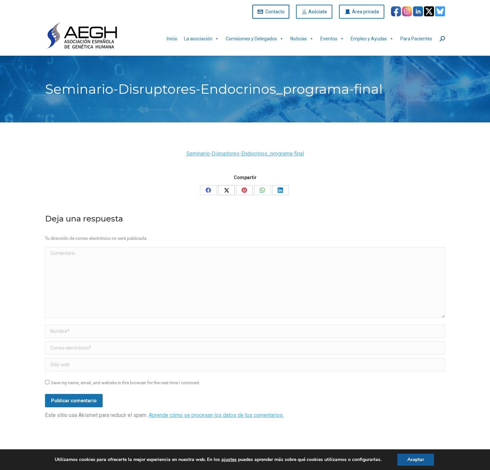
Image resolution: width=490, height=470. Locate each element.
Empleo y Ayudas (369, 38)
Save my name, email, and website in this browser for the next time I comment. (125, 382)
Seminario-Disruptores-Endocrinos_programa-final (245, 153)
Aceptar (415, 459)
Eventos (328, 38)
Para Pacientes (416, 38)
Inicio (172, 38)
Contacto (275, 11)
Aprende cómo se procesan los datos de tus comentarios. (216, 415)
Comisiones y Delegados (251, 38)
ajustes (229, 460)
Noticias (298, 38)
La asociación (198, 38)
